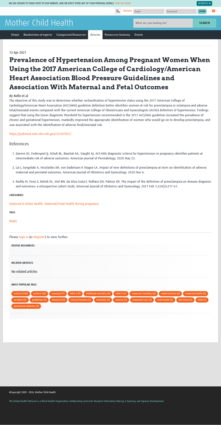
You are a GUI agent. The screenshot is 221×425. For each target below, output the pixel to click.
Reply (13, 221)
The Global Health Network (37, 11)
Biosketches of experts (38, 34)
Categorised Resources (71, 34)
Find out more (123, 3)
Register (39, 237)
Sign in (23, 237)
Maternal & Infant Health (26, 203)
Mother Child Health (39, 23)
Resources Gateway (117, 34)
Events (138, 34)
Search (204, 23)
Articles (95, 34)
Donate (127, 10)
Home (15, 34)
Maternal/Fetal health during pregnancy (71, 203)
